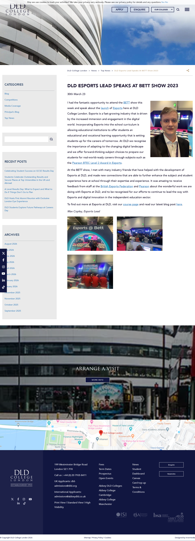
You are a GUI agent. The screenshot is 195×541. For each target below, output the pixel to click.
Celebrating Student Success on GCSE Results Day (29, 170)
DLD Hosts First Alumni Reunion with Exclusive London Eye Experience (27, 200)
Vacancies (171, 474)
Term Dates (105, 469)
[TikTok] (24, 503)
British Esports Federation (117, 186)
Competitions (11, 99)
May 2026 (9, 262)
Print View (60, 502)
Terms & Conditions (138, 490)
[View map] (97, 435)
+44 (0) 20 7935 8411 (75, 475)
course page (130, 204)
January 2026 (11, 286)
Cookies (108, 538)
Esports (117, 108)
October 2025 (11, 304)
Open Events (106, 478)
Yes (162, 2)
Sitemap (87, 538)
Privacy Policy (97, 538)
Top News (9, 118)
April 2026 (10, 268)
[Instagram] (24, 499)
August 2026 (11, 243)
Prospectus (105, 473)
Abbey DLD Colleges (110, 486)
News (135, 464)
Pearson (144, 186)
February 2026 (12, 280)
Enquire (140, 9)
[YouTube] (30, 499)
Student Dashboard (138, 471)
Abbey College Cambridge (107, 493)
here (179, 204)
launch (105, 108)
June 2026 (10, 256)
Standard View (75, 502)
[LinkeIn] (18, 503)
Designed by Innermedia (185, 538)
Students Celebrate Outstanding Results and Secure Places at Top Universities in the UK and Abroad (27, 180)
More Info (97, 380)
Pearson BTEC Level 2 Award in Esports (97, 163)
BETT (126, 103)
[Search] (178, 9)
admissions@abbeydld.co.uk (70, 496)
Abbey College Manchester (107, 502)
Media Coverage (13, 105)
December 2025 (12, 292)
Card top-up (139, 483)
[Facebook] (18, 499)
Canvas (136, 478)
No (166, 2)
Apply (119, 9)
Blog (7, 93)
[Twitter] (12, 499)
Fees (101, 464)
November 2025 (12, 298)
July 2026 (9, 249)
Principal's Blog (12, 112)
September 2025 (13, 310)
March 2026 (10, 274)
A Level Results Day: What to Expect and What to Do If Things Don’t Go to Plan (28, 191)
